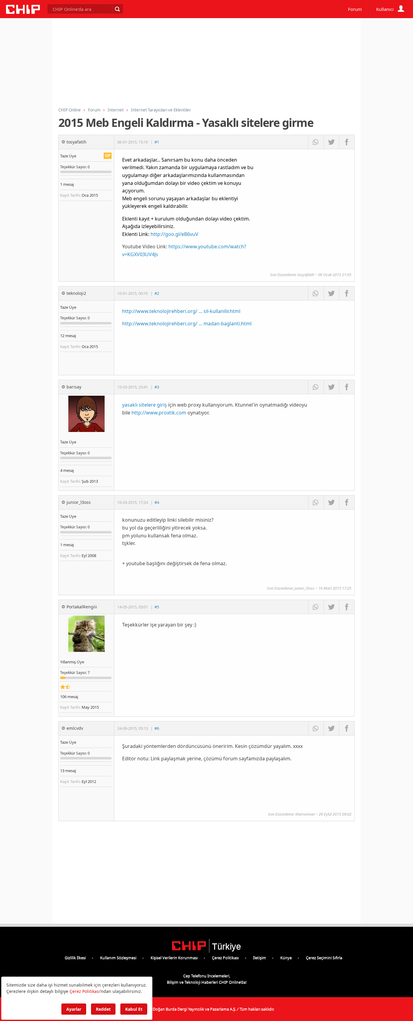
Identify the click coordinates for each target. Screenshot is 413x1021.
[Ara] (117, 9)
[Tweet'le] (331, 142)
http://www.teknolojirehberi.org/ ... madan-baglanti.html (187, 323)
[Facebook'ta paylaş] (346, 142)
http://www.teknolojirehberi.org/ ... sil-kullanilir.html (181, 311)
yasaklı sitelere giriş (144, 404)
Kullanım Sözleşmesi (118, 957)
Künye (286, 957)
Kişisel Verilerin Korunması (174, 957)
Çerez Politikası (225, 957)
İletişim (259, 957)
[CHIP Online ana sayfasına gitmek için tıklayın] (23, 12)
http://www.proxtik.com (159, 412)
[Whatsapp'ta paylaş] (316, 142)
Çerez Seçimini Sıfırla (324, 957)
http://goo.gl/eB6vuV (174, 234)
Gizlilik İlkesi (75, 957)
